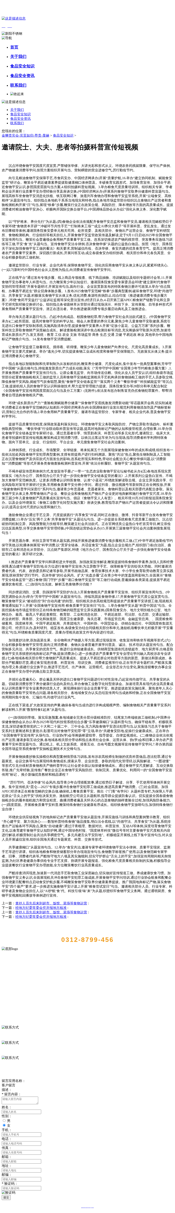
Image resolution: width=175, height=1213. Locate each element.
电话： (7, 1139)
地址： (7, 1165)
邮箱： (7, 1157)
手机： (7, 1130)
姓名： (7, 1107)
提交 (6, 1197)
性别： (7, 1116)
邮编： (7, 1174)
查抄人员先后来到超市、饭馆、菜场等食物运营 (51, 903)
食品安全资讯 (22, 75)
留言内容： (11, 1094)
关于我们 (18, 56)
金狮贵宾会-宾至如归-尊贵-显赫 (25, 135)
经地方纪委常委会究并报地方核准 (41, 908)
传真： (7, 1148)
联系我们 (18, 85)
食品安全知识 (22, 66)
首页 (14, 47)
